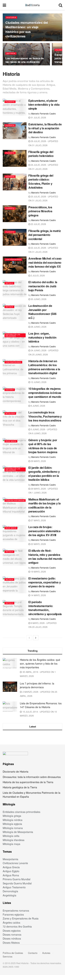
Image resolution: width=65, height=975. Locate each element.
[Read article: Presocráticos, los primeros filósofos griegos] (15, 213)
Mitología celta (11, 836)
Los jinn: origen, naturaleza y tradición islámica (42, 337)
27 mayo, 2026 (38, 520)
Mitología (10, 413)
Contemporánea (13, 259)
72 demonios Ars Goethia (17, 926)
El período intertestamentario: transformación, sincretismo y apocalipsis (45, 608)
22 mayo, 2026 (38, 543)
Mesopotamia (10, 859)
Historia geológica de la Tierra (20, 787)
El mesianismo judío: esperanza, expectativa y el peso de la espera (44, 582)
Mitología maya (11, 844)
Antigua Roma (11, 875)
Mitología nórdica (12, 820)
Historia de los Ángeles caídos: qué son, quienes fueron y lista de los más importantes (40, 663)
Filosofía (10, 102)
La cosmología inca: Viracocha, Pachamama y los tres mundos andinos (45, 416)
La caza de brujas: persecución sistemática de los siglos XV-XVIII (44, 531)
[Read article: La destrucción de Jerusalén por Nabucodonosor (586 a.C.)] (15, 312)
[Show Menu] (4, 5)
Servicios (7, 956)
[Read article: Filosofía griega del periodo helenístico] (15, 158)
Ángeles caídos (11, 922)
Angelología (9, 895)
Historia (11, 17)
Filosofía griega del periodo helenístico (41, 154)
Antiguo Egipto (11, 871)
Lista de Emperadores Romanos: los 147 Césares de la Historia (41, 705)
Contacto (32, 953)
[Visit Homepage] (32, 5)
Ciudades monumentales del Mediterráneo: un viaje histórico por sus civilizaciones (26, 29)
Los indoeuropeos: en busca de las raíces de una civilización (24, 60)
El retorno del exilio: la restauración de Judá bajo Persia (42, 286)
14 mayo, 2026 (38, 595)
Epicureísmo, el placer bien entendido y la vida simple (43, 105)
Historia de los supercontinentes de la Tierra (28, 782)
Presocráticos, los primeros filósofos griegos (40, 211)
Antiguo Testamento (14, 887)
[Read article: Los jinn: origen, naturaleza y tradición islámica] (15, 340)
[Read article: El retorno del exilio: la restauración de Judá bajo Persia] (15, 288)
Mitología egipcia (12, 824)
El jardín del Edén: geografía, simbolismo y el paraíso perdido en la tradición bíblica (44, 474)
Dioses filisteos (11, 942)
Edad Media (11, 441)
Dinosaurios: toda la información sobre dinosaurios (32, 777)
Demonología (10, 891)
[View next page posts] (35, 637)
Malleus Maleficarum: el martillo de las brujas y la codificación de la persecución (44, 505)
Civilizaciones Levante (15, 863)
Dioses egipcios (12, 930)
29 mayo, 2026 (38, 461)
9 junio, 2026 (37, 405)
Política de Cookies (13, 953)
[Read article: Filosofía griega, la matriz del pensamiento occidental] (15, 237)
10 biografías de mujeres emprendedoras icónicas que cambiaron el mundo (44, 393)
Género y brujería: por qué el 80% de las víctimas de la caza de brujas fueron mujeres (42, 446)
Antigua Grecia (11, 867)
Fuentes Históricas (15, 500)
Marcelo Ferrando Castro (43, 113)
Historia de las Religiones (13, 335)
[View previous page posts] (29, 637)
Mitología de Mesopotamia (18, 832)
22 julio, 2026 (38, 224)
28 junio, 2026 (38, 326)
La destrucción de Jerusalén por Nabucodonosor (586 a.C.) (42, 312)
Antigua (10, 53)
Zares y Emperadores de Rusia (20, 918)
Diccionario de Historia (15, 771)
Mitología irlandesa (13, 840)
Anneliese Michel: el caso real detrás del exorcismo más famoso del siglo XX (45, 262)
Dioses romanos (12, 934)
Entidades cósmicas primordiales (21, 812)
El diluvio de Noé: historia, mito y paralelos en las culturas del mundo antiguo (45, 556)
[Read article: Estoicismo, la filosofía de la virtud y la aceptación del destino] (15, 130)
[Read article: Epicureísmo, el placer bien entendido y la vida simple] (15, 107)
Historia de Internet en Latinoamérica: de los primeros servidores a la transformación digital (44, 367)
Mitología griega (12, 816)
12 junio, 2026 (38, 382)
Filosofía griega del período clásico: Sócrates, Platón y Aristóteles (40, 181)
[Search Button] (60, 5)
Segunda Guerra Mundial (17, 883)
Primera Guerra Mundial (16, 879)
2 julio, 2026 (37, 275)
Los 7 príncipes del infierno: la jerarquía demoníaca (37, 685)
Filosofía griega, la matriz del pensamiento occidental (44, 235)
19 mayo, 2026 (38, 571)
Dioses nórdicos (12, 938)
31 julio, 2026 (38, 117)
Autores (46, 953)
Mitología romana (13, 828)
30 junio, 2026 (38, 299)
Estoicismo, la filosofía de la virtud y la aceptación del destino (45, 128)
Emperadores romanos (16, 910)
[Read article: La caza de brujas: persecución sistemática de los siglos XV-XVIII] (15, 533)
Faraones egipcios (13, 914)
